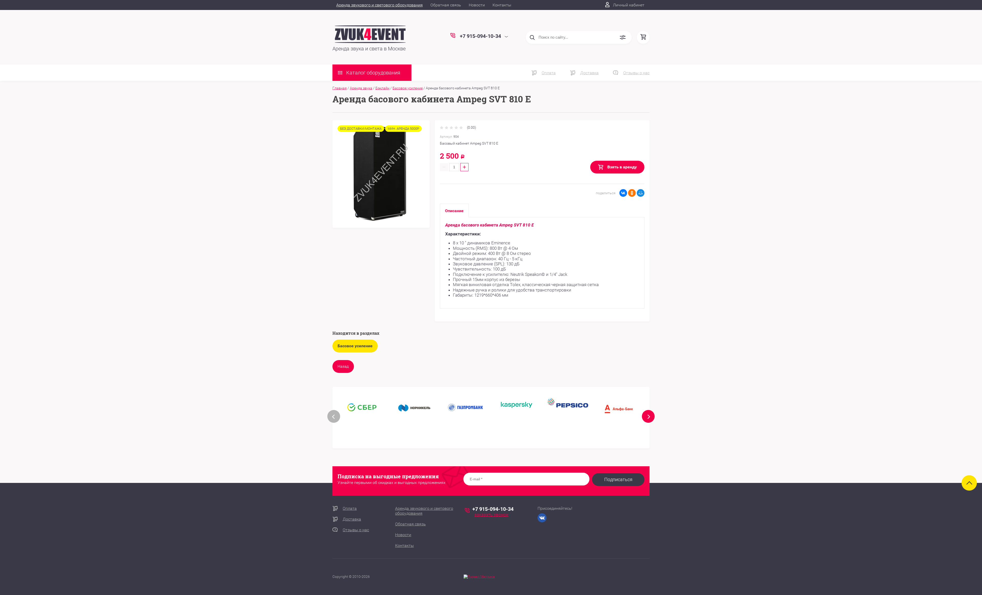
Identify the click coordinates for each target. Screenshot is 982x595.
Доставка (589, 72)
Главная (339, 88)
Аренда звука (361, 88)
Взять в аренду (621, 167)
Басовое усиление (408, 88)
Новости (477, 5)
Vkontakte (542, 517)
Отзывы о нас (636, 72)
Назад (343, 366)
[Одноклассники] (632, 193)
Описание (454, 210)
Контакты (502, 5)
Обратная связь (445, 5)
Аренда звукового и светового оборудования (379, 5)
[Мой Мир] (640, 193)
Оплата (549, 72)
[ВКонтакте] (623, 193)
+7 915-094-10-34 (493, 509)
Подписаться (618, 479)
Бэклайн (382, 88)
